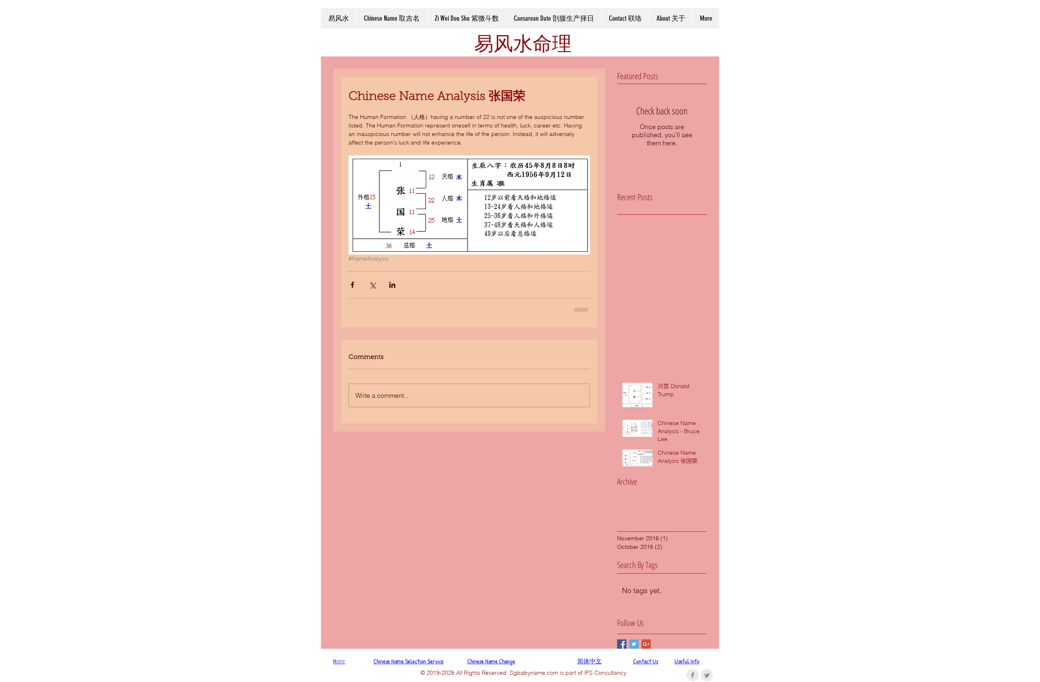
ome (339, 661)
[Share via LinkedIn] (392, 285)
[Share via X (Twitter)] (372, 285)
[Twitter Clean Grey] (707, 675)
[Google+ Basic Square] (646, 644)
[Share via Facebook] (352, 285)
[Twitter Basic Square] (634, 644)
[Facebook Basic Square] (621, 644)
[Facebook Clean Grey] (693, 675)
